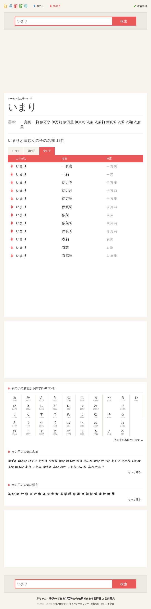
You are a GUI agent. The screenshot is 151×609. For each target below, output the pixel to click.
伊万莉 (57, 122)
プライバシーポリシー (78, 603)
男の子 (31, 150)
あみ (91, 466)
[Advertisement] (75, 61)
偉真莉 (111, 122)
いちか (136, 460)
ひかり (53, 460)
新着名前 (95, 603)
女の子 (21, 98)
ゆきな (22, 460)
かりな (105, 460)
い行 (29, 98)
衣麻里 (67, 256)
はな (62, 460)
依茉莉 (99, 122)
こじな (72, 466)
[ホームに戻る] (16, 6)
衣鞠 (129, 122)
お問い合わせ (58, 603)
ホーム (11, 98)
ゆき (79, 460)
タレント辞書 (107, 603)
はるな (19, 466)
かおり (99, 466)
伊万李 (45, 122)
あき (28, 466)
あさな (126, 460)
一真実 (25, 122)
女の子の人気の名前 (25, 451)
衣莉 (121, 122)
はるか (70, 460)
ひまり (32, 460)
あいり (82, 466)
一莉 (35, 122)
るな (11, 466)
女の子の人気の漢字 (25, 484)
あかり (43, 460)
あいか (88, 460)
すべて (15, 150)
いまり (21, 166)
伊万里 (68, 122)
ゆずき (12, 460)
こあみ (37, 466)
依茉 (89, 122)
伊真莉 (80, 122)
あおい (115, 460)
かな (97, 460)
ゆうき (47, 466)
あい (56, 466)
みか (63, 466)
